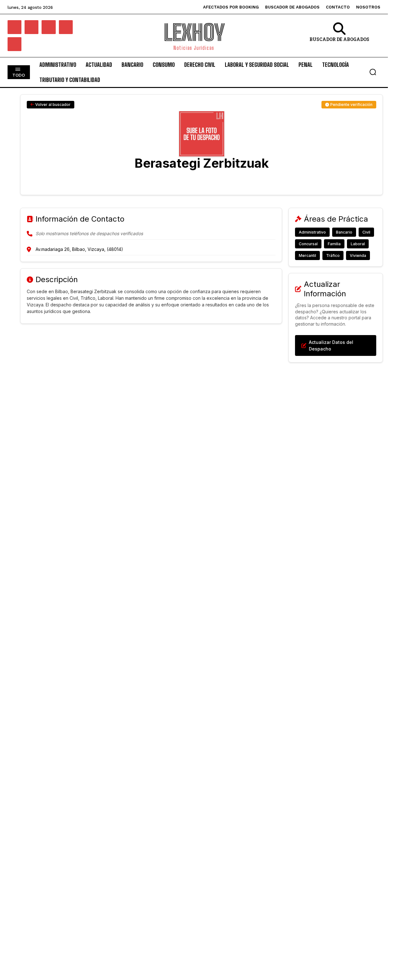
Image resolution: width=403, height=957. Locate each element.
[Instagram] (31, 27)
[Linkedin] (48, 27)
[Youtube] (14, 44)
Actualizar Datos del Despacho (331, 345)
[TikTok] (66, 27)
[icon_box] (339, 36)
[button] (372, 71)
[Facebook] (14, 27)
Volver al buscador (53, 104)
